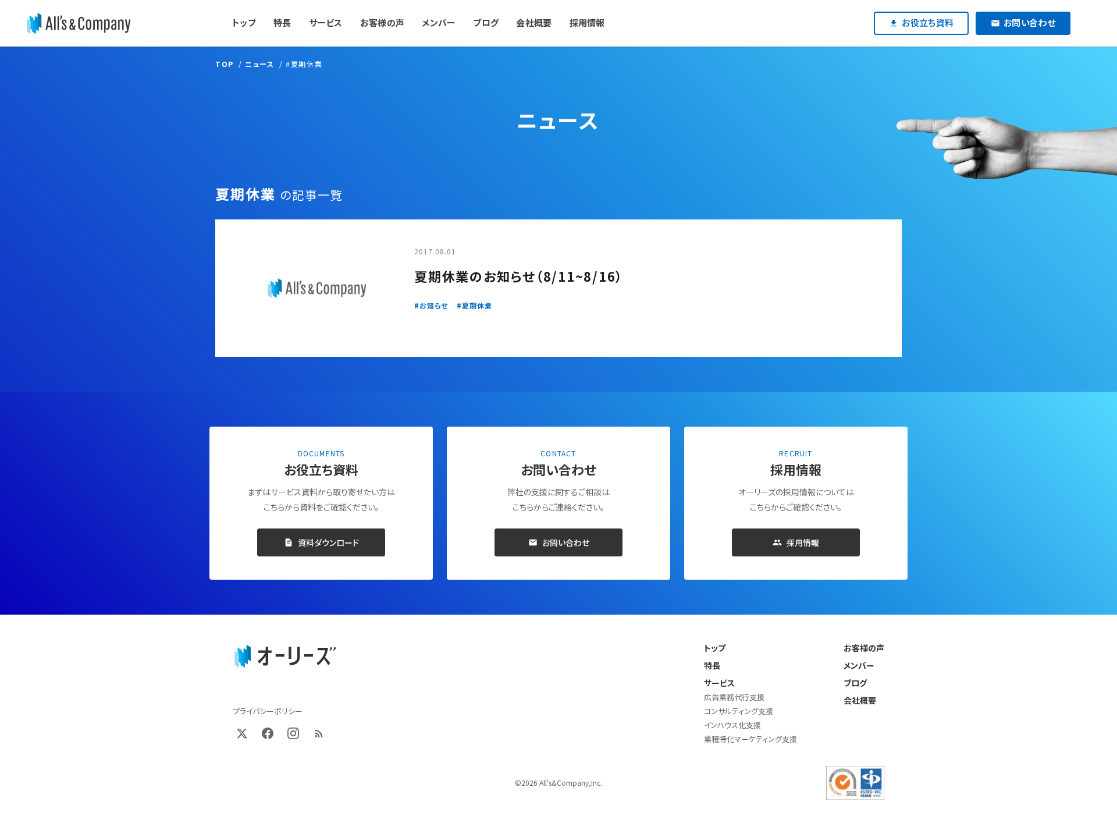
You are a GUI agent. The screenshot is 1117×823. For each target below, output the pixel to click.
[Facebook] (267, 733)
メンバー (859, 665)
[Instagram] (293, 733)
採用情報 (803, 542)
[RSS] (319, 733)
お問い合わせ (565, 542)
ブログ (855, 683)
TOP (224, 64)
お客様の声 (864, 648)
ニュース (259, 64)
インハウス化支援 (732, 724)
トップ (714, 648)
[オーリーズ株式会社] (78, 23)
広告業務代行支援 (734, 697)
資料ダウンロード (328, 542)
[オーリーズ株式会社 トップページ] (285, 656)
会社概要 (860, 700)
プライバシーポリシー (268, 711)
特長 (712, 665)
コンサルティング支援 (738, 710)
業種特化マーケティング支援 (750, 738)
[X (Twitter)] (242, 733)
